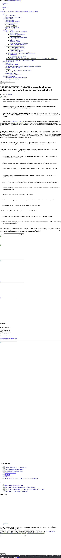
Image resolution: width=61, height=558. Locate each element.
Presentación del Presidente (13, 21)
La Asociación (10, 20)
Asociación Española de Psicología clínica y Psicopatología (20, 487)
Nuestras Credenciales (11, 23)
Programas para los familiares (13, 17)
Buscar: (2, 234)
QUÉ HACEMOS (8, 30)
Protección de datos (11, 72)
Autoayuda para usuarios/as (16, 50)
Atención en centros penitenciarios (18, 37)
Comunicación (13, 54)
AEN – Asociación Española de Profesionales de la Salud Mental (21, 478)
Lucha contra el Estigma (16, 57)
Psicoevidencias (9, 476)
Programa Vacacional (15, 38)
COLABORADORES (9, 76)
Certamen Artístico (14, 40)
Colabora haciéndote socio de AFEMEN (16, 77)
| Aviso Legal (24, 533)
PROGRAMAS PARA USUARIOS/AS (16, 31)
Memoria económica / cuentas (13, 67)
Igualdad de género (11, 73)
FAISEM (7, 475)
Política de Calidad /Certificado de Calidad (20, 70)
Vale (18, 557)
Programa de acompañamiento (17, 34)
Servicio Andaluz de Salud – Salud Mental (15, 467)
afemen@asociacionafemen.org (8, 338)
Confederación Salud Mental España (14, 471)
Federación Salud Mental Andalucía (14, 469)
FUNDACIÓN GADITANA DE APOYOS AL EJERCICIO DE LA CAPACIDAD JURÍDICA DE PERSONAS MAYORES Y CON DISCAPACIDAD (31, 59)
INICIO (5, 14)
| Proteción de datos (16, 533)
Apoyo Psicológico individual (17, 47)
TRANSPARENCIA (8, 61)
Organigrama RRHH (11, 26)
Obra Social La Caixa (10, 473)
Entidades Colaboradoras (16, 74)
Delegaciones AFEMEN (12, 27)
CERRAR (3, 554)
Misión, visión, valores (12, 64)
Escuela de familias (14, 49)
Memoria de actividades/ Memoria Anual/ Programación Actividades (23, 66)
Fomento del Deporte (15, 41)
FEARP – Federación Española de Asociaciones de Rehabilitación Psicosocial (24, 489)
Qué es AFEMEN (10, 16)
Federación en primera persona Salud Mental (16, 491)
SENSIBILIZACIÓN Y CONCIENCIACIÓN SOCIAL (20, 53)
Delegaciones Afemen (5, 533)
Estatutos (8, 63)
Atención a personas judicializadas (18, 44)
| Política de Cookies (33, 533)
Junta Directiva (10, 24)
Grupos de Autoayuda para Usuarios (19, 43)
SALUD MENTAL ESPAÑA (17, 121)
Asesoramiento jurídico (15, 51)
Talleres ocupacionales (15, 36)
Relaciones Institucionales (12, 28)
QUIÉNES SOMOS (8, 18)
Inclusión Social (14, 33)
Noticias (9, 94)
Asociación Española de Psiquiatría (14, 485)
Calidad (8, 69)
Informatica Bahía (50, 531)
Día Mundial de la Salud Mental (18, 56)
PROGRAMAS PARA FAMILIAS (15, 46)
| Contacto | (42, 533)
